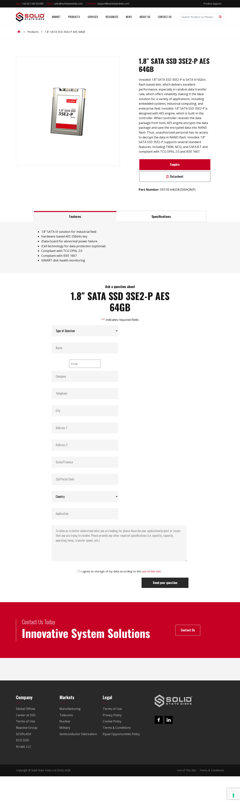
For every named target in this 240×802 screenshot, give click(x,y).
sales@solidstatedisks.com (65, 3)
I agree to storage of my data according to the (121, 571)
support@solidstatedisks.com (107, 3)
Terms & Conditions (212, 770)
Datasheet (176, 176)
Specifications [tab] (161, 216)
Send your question (165, 582)
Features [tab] (75, 216)
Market (56, 17)
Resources (112, 17)
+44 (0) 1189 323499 (29, 3)
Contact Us (165, 17)
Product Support (212, 3)
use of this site (151, 571)
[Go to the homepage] (173, 700)
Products (74, 17)
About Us (145, 17)
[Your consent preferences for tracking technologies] (233, 795)
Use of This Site (186, 770)
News (129, 17)
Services (93, 17)
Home (19, 31)
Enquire (175, 164)
